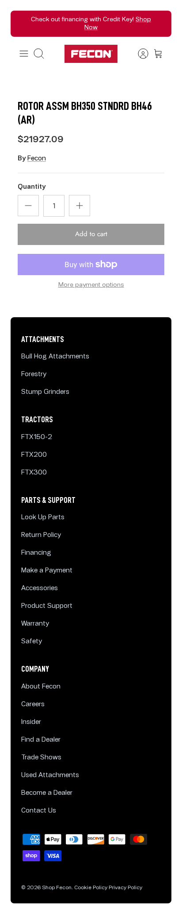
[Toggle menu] (24, 53)
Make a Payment (46, 570)
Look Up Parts (42, 517)
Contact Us (38, 810)
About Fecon (41, 686)
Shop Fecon (57, 887)
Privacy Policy (125, 887)
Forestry (33, 374)
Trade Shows (41, 757)
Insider (31, 722)
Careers (33, 704)
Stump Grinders (45, 392)
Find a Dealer (41, 739)
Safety (31, 641)
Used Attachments (50, 775)
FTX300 (34, 472)
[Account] (138, 53)
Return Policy (41, 535)
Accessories (39, 588)
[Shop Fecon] (91, 54)
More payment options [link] (91, 284)
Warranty (35, 623)
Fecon (36, 158)
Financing (36, 552)
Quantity (32, 187)
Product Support (46, 606)
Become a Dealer (46, 793)
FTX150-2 (36, 437)
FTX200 (34, 455)
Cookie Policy (90, 887)
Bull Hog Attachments (55, 356)
